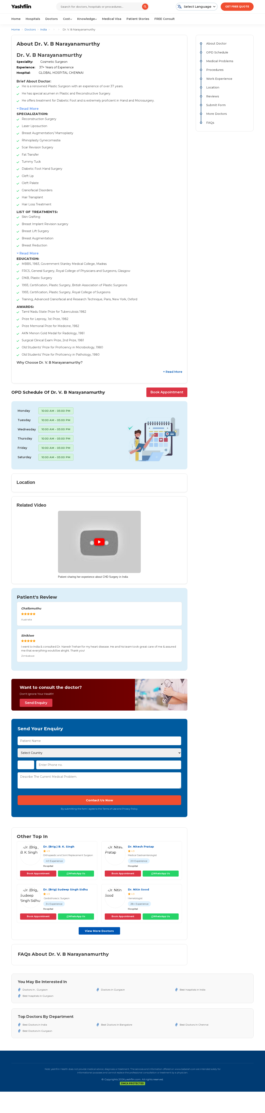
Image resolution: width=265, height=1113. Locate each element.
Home (15, 19)
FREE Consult (164, 19)
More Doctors (216, 114)
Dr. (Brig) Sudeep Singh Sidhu (65, 889)
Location (212, 87)
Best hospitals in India (192, 989)
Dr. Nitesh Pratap (141, 846)
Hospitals (33, 19)
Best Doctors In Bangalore (116, 1024)
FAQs (210, 123)
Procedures (215, 70)
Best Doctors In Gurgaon (37, 1030)
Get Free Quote (237, 6)
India (43, 29)
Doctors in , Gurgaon (35, 989)
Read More (29, 109)
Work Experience (219, 79)
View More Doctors (99, 931)
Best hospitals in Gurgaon (38, 995)
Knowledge (86, 19)
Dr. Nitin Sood (138, 889)
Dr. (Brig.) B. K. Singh (58, 846)
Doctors (51, 19)
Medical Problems (219, 61)
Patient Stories (137, 19)
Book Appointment (167, 392)
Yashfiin (21, 7)
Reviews (212, 96)
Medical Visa (111, 19)
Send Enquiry (36, 703)
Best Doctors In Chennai (194, 1024)
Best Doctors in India (35, 1024)
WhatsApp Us (77, 873)
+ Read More (172, 372)
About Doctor (216, 43)
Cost (66, 19)
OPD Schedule (217, 52)
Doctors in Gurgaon (113, 989)
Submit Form (216, 105)
